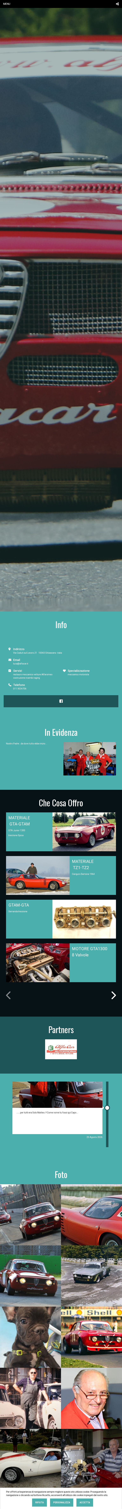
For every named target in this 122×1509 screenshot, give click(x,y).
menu (6, 3)
